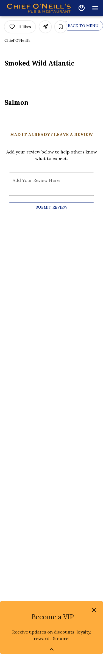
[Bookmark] (61, 27)
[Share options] (45, 27)
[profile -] (81, 8)
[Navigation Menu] (95, 8)
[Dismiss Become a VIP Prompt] (94, 610)
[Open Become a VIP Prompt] (51, 649)
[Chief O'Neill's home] (38, 8)
